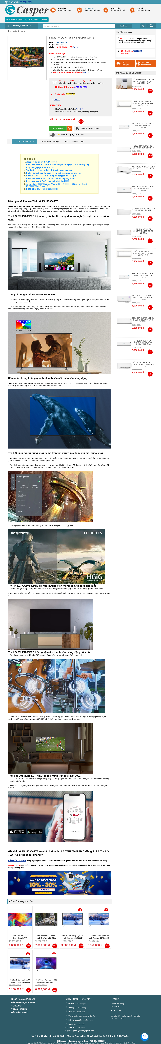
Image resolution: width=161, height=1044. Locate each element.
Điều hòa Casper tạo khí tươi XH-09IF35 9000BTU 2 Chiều (143, 364)
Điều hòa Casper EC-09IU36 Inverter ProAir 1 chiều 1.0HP (143, 103)
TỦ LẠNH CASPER (19, 1009)
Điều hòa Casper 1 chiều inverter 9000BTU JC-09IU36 (143, 126)
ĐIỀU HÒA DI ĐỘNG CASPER (23, 1003)
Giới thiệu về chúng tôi (77, 1003)
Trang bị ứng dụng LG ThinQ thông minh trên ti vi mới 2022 (47, 181)
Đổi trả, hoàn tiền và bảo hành (80, 1020)
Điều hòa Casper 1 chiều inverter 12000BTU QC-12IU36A (143, 320)
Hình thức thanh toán (76, 1012)
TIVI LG (57, 100)
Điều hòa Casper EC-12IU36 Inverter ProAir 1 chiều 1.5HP (143, 253)
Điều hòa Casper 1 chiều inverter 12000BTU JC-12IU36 (143, 275)
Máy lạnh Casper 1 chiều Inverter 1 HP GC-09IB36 (143, 167)
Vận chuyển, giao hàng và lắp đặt (81, 1016)
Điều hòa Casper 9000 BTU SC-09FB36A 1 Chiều (143, 210)
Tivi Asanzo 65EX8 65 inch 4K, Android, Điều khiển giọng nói (46, 938)
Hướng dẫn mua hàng (77, 1008)
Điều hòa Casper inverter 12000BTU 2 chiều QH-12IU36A (143, 342)
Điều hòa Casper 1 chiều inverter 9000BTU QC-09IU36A (143, 188)
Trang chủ (12, 31)
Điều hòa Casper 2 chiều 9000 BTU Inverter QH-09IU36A (143, 298)
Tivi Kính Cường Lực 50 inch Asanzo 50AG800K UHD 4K (20, 982)
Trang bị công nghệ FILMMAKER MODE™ (40, 167)
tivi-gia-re (21, 31)
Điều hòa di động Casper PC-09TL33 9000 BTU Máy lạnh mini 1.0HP (143, 81)
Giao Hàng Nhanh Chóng (90, 128)
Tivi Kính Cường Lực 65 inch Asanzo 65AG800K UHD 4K (72, 938)
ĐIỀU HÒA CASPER (17, 861)
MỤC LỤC (28, 159)
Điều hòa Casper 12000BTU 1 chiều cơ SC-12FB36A (143, 231)
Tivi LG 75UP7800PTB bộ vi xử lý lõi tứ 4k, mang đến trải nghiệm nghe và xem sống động (57, 164)
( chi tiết (79, 109)
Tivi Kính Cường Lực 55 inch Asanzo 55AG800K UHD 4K (98, 938)
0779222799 (26, 2)
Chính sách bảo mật (76, 1024)
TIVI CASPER (16, 1006)
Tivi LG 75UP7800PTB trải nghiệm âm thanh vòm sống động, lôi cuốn (50, 178)
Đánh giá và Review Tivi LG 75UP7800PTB (41, 161)
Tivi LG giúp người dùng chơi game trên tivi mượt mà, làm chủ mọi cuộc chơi (53, 172)
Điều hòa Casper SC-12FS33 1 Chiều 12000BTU (143, 147)
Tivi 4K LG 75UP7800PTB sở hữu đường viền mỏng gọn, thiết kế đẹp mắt (51, 175)
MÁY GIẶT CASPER (19, 1012)
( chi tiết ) (76, 47)
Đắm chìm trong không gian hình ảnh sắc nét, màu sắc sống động (49, 170)
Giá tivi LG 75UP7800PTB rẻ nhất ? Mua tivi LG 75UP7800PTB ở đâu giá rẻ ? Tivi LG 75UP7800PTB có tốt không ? (56, 184)
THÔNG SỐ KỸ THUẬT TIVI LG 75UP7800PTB (42, 188)
